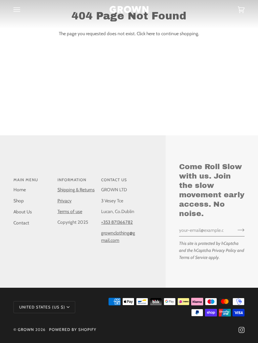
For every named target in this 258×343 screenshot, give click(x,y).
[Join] (236, 230)
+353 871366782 (117, 222)
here (150, 33)
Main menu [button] (25, 180)
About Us (22, 211)
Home (19, 189)
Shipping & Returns (76, 189)
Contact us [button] (114, 180)
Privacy (64, 200)
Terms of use (69, 211)
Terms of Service (193, 257)
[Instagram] (242, 330)
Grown (26, 329)
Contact (21, 222)
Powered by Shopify (72, 329)
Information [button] (71, 180)
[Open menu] (23, 9)
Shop (18, 200)
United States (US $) (42, 307)
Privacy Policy (224, 250)
